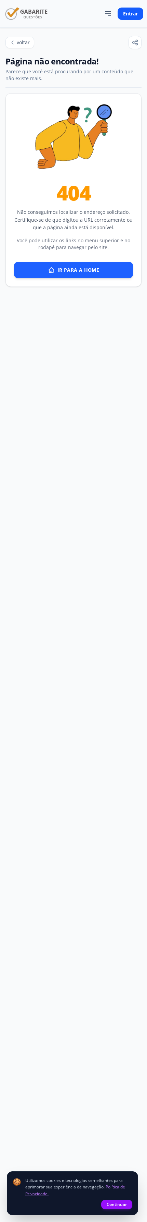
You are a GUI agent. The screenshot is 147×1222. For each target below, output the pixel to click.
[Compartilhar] (135, 42)
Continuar (117, 1204)
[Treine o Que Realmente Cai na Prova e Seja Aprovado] (27, 13)
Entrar (130, 13)
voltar (23, 42)
